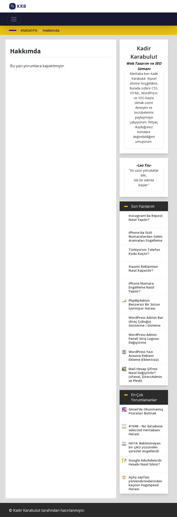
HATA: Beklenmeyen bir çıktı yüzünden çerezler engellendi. (145, 447)
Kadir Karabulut (26, 510)
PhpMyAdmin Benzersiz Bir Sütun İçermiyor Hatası (144, 304)
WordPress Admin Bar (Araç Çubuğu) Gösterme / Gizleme (146, 321)
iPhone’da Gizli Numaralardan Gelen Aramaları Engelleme (145, 236)
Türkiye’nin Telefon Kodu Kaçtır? (144, 251)
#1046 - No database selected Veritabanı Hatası (145, 430)
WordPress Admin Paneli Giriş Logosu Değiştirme (144, 338)
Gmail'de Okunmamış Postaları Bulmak (146, 411)
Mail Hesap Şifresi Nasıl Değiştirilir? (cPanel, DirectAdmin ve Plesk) (145, 375)
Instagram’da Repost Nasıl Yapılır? (146, 217)
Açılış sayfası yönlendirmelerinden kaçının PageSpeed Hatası (145, 483)
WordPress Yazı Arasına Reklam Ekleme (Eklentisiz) (144, 356)
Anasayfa (29, 30)
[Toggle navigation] (13, 19)
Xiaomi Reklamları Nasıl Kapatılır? (143, 268)
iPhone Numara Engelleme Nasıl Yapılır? (141, 287)
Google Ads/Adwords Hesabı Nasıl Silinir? (145, 462)
